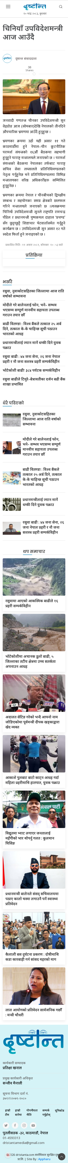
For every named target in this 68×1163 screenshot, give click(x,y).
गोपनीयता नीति (32, 1112)
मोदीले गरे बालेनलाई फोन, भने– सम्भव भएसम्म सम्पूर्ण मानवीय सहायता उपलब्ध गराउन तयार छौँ (31, 309)
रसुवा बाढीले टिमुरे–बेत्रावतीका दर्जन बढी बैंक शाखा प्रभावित (34, 382)
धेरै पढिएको (13, 403)
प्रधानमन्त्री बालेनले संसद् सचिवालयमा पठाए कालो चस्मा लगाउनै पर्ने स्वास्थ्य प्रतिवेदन (32, 898)
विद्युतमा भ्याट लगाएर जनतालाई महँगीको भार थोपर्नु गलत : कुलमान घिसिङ (29, 838)
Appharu (44, 1159)
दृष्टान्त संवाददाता (26, 58)
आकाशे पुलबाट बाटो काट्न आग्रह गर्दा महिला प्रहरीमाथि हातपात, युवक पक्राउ (32, 780)
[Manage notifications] (8, 1155)
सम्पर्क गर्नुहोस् (46, 1112)
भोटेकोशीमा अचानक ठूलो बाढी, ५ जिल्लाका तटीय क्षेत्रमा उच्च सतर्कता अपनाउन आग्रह (30, 661)
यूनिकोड (59, 1110)
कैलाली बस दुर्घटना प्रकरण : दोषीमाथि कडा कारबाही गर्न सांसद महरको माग (32, 957)
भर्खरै (7, 282)
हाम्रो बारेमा (18, 1112)
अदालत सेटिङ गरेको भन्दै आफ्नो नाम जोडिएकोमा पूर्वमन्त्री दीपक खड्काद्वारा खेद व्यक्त (32, 722)
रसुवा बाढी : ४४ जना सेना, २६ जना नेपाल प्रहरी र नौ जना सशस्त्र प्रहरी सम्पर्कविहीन (31, 359)
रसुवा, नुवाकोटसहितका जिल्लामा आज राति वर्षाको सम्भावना (33, 293)
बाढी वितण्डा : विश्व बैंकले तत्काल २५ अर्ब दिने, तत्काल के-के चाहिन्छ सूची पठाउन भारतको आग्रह (32, 328)
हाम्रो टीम (7, 1112)
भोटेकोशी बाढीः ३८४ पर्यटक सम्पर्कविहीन (31, 370)
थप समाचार (34, 551)
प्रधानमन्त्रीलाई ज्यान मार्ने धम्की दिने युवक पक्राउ (32, 345)
